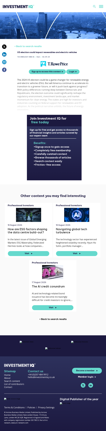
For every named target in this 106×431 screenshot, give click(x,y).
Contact (8, 387)
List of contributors (14, 384)
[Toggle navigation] (101, 6)
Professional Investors (21, 205)
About (7, 378)
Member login (85, 377)
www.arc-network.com (19, 423)
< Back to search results (28, 46)
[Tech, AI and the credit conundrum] (52, 272)
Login (71, 72)
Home (7, 374)
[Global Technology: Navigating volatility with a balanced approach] (76, 215)
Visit (27, 254)
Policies (31, 407)
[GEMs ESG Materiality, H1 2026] (28, 215)
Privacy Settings (46, 407)
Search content (12, 381)
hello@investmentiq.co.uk (41, 377)
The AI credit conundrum (48, 286)
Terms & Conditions (14, 407)
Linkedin (90, 385)
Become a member (85, 371)
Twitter (83, 385)
